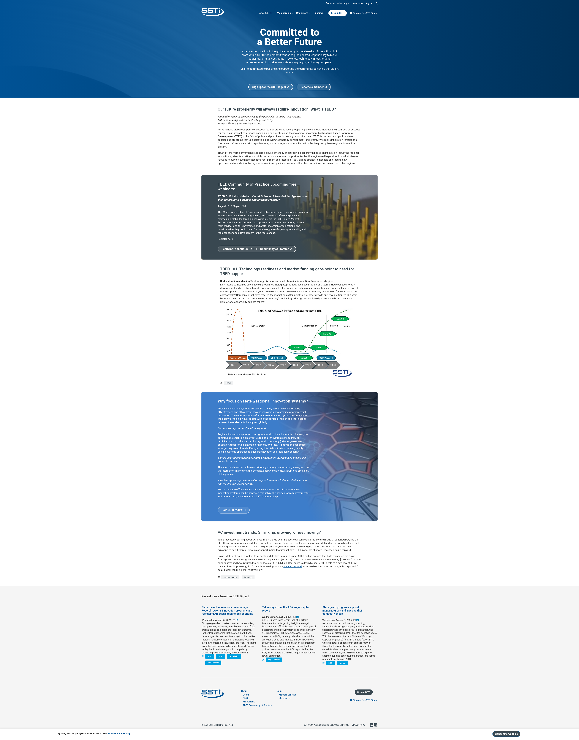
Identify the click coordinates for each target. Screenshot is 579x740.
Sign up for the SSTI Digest (269, 87)
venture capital (230, 577)
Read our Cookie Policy (119, 733)
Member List (285, 698)
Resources (302, 13)
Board (246, 694)
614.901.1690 (358, 725)
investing (248, 577)
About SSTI (265, 13)
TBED (228, 383)
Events (329, 3)
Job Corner (357, 3)
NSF (209, 656)
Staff (245, 698)
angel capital (274, 660)
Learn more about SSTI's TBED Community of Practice (255, 248)
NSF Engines (213, 663)
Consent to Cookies (506, 734)
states (342, 663)
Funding (318, 13)
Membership (284, 13)
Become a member (312, 87)
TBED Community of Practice (257, 705)
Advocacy (342, 3)
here (230, 238)
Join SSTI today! (232, 510)
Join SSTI (339, 13)
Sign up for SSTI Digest (365, 13)
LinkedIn (371, 725)
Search (376, 3)
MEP (330, 663)
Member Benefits (287, 694)
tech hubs (234, 656)
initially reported (292, 566)
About (244, 691)
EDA (220, 656)
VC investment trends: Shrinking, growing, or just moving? (269, 532)
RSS (376, 725)
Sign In (369, 3)
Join (279, 691)
